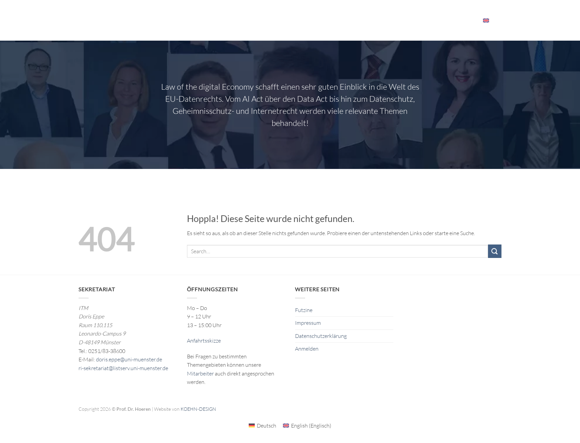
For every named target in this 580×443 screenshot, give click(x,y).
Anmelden (307, 348)
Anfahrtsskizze (204, 340)
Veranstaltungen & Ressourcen (391, 20)
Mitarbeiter (456, 20)
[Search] (498, 20)
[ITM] (130, 20)
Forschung (219, 20)
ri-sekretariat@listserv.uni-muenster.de (123, 368)
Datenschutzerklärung (321, 336)
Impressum (308, 322)
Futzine (303, 310)
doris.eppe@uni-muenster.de (129, 359)
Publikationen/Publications (280, 20)
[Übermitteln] (494, 251)
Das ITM (331, 20)
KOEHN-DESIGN (198, 409)
